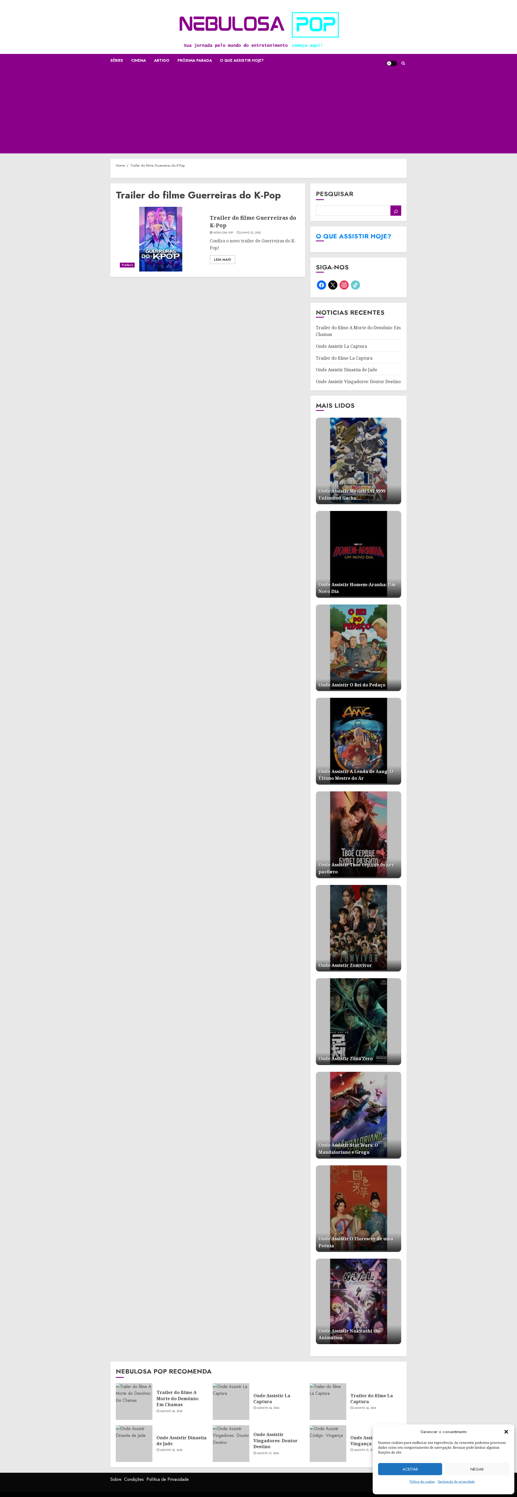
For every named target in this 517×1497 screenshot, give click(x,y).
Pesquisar (334, 193)
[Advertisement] (258, 113)
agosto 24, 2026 (171, 1411)
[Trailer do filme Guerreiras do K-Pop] (161, 239)
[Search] (403, 63)
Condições (134, 1479)
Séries (116, 60)
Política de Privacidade (167, 1479)
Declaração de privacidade (456, 1481)
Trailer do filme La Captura (344, 358)
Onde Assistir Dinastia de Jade (346, 370)
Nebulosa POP (223, 233)
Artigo (161, 60)
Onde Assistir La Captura (341, 346)
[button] (506, 1431)
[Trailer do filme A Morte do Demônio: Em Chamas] (134, 1401)
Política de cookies (422, 1481)
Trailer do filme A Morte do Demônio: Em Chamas (177, 1398)
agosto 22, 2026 (171, 1450)
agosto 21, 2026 (268, 1453)
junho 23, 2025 (250, 233)
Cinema (138, 60)
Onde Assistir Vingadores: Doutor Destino (358, 381)
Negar (477, 1469)
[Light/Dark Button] (391, 63)
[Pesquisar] (395, 210)
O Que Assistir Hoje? (242, 60)
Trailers (127, 265)
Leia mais (222, 259)
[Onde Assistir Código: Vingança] (328, 1443)
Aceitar (410, 1469)
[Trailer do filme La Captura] (328, 1401)
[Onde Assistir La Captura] (231, 1401)
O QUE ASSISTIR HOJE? (353, 236)
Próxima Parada (194, 60)
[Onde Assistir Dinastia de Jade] (134, 1443)
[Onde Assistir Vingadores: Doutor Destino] (231, 1443)
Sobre (115, 1479)
